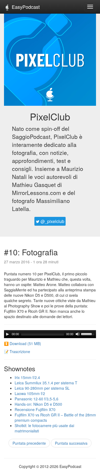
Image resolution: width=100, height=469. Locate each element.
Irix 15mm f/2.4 (27, 377)
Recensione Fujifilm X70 (35, 409)
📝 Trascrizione (17, 351)
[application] (50, 334)
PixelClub (50, 116)
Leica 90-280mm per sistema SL (42, 388)
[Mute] (77, 334)
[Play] (7, 334)
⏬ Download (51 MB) (22, 343)
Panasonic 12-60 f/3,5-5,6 (36, 398)
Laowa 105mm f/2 (30, 393)
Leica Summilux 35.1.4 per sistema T (46, 382)
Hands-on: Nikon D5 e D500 (38, 404)
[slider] (88, 333)
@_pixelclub (51, 221)
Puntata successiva (71, 443)
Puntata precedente (29, 443)
